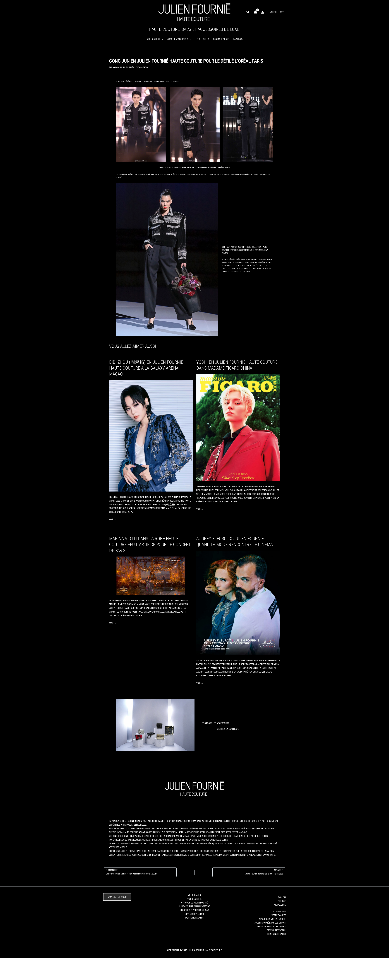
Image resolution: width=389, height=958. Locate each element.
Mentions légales (194, 917)
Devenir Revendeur (194, 914)
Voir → (112, 519)
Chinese (282, 901)
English (273, 12)
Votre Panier (194, 895)
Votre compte (194, 899)
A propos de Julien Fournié (194, 902)
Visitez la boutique (228, 728)
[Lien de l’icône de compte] (262, 12)
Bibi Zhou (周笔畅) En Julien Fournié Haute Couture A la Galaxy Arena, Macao (146, 368)
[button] (248, 12)
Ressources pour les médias (194, 910)
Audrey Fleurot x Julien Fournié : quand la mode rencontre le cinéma (234, 541)
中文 (282, 12)
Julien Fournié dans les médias (194, 906)
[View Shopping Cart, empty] (255, 12)
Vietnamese (280, 904)
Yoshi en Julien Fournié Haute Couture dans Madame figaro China (236, 365)
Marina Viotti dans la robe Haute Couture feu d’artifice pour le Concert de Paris (150, 544)
